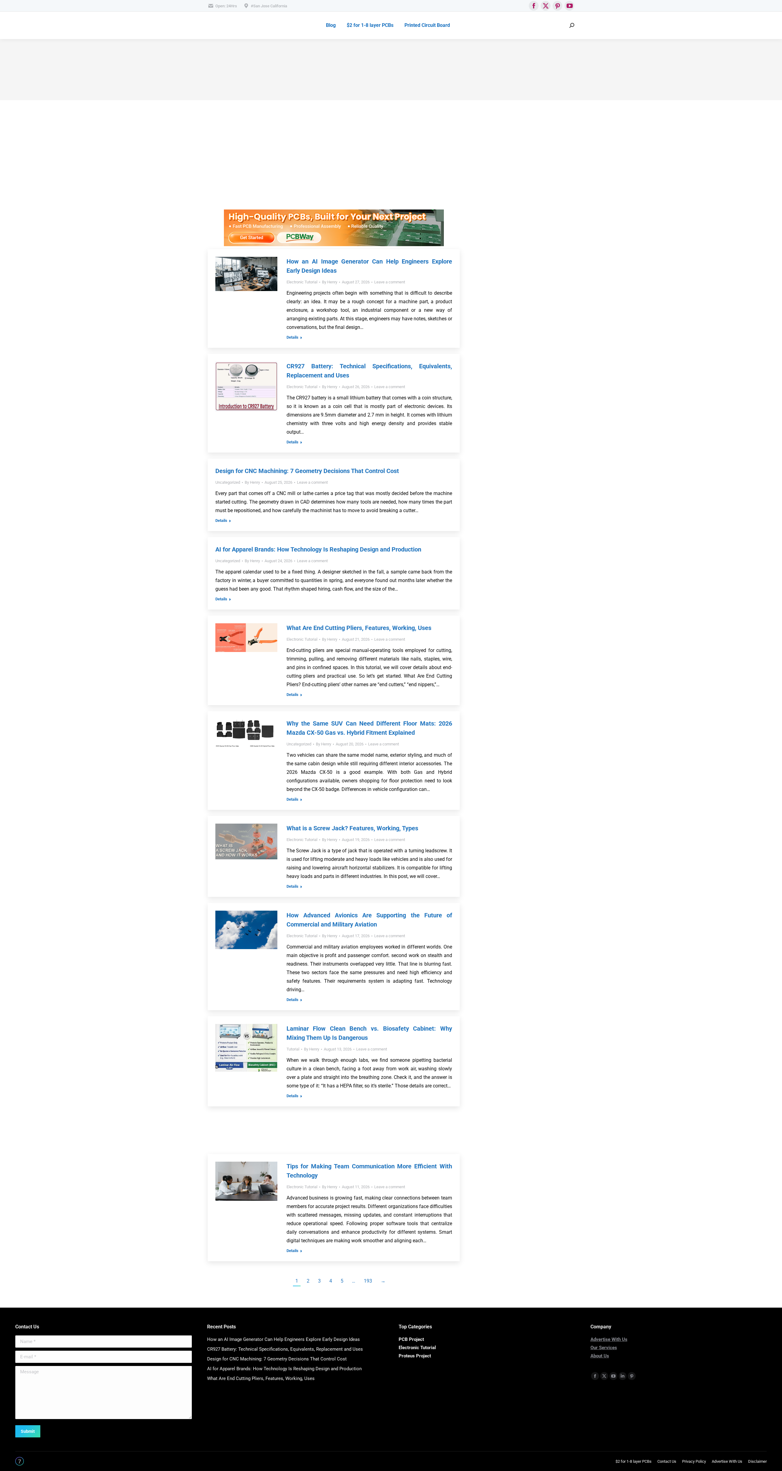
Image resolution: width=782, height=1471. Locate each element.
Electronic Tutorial (302, 282)
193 (368, 1281)
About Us (599, 1356)
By (329, 282)
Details (292, 337)
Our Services (603, 1347)
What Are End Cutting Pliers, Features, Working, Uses (359, 628)
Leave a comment (389, 282)
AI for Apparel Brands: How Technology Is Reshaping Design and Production (318, 549)
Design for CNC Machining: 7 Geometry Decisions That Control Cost (307, 471)
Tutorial (293, 1049)
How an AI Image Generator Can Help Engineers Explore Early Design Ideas (283, 1339)
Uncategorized (227, 482)
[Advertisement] (334, 166)
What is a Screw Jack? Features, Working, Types (352, 828)
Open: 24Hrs (226, 6)
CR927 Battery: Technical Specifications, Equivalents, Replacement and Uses (285, 1349)
